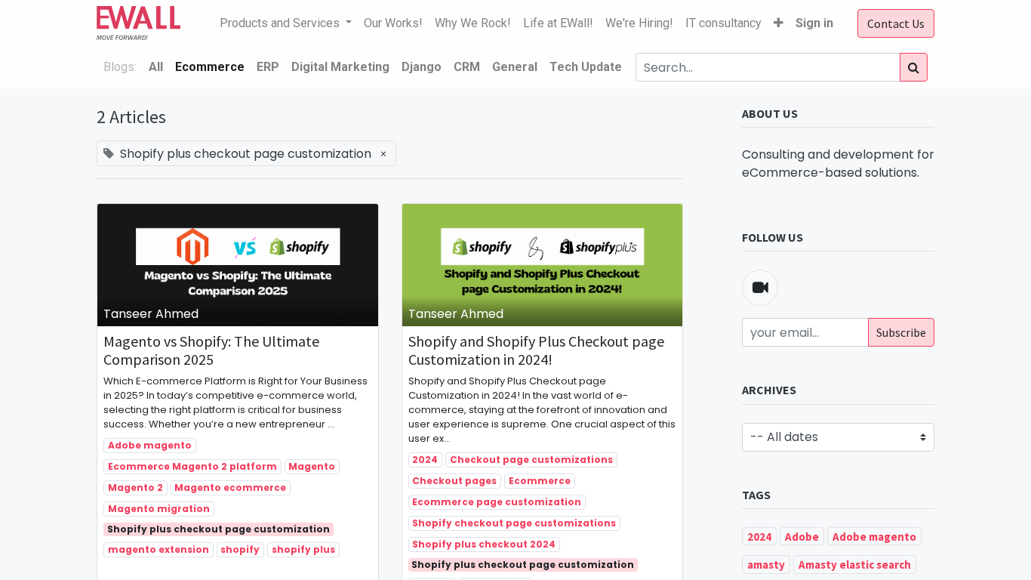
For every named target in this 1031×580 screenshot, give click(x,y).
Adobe (802, 536)
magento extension (158, 549)
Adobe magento (150, 445)
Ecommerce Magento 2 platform (192, 466)
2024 (425, 459)
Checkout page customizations (531, 459)
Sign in (814, 23)
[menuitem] (393, 23)
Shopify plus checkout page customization (218, 529)
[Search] (914, 67)
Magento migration (159, 508)
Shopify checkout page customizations (514, 523)
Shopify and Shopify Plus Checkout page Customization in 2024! (536, 350)
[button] (778, 23)
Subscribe (901, 332)
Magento (311, 466)
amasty (766, 564)
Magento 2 (135, 487)
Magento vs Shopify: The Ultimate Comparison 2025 (211, 350)
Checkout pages (454, 480)
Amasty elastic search (855, 564)
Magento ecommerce (230, 487)
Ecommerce (540, 480)
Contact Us (896, 23)
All (156, 67)
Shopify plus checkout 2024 (484, 544)
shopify (240, 549)
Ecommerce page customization (496, 501)
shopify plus (303, 549)
